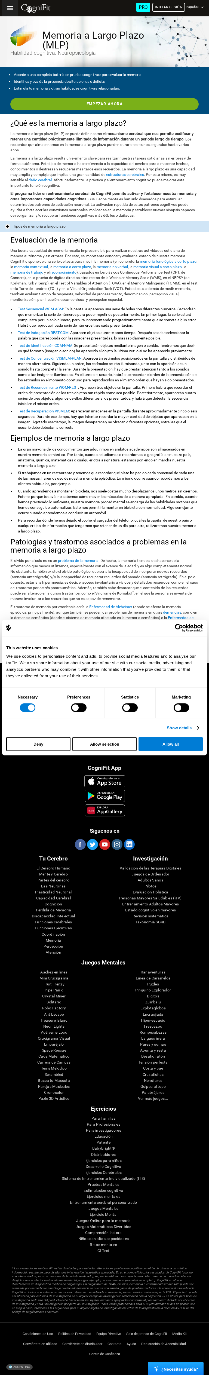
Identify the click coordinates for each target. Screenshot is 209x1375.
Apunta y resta (153, 1050)
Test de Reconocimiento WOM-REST (48, 387)
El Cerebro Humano (53, 868)
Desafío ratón (153, 1056)
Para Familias (103, 1118)
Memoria (53, 940)
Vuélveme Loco (54, 1032)
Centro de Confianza (104, 1354)
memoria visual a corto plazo (157, 267)
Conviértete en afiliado (40, 1344)
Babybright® (103, 1148)
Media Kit (179, 1334)
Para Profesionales (103, 1124)
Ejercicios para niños (103, 1160)
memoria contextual (31, 267)
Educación (103, 1136)
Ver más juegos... (153, 1098)
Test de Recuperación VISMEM (43, 411)
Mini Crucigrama (53, 978)
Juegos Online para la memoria (103, 1220)
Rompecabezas (153, 1032)
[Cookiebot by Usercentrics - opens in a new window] (179, 628)
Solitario (54, 1002)
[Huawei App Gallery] (105, 810)
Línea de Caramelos (153, 978)
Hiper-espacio (153, 1020)
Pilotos (151, 886)
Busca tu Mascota (54, 1080)
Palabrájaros (153, 1092)
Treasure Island (54, 1020)
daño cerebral (40, 180)
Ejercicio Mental (103, 1214)
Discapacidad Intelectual (53, 916)
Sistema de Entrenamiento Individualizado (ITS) (103, 1178)
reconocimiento (63, 272)
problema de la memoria (78, 560)
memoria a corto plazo (72, 267)
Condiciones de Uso (38, 1334)
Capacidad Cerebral (53, 898)
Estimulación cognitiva (103, 1190)
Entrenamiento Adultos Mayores (150, 904)
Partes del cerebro (53, 880)
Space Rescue (54, 1050)
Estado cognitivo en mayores (150, 910)
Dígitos (153, 996)
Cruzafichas (153, 1074)
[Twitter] (92, 844)
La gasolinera (153, 1038)
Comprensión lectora (103, 1232)
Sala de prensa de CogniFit (146, 1334)
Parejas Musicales (54, 1086)
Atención (53, 952)
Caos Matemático (53, 1056)
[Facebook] (80, 844)
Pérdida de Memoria (53, 910)
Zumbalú (153, 1002)
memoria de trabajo (26, 272)
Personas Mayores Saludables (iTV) (150, 898)
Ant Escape (54, 1014)
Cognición (53, 904)
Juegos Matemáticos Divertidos (103, 1226)
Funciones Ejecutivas (53, 928)
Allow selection (104, 744)
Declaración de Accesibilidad (163, 1344)
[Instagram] (116, 844)
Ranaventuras (153, 972)
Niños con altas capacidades (103, 1238)
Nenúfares (153, 1080)
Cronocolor (54, 1092)
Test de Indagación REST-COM (43, 332)
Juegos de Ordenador (150, 874)
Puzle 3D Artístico (53, 1098)
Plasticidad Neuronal (53, 892)
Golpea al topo (153, 1086)
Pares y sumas (153, 1044)
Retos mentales (103, 1244)
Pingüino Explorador (153, 990)
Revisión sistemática (151, 916)
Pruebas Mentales (103, 1184)
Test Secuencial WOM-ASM (40, 309)
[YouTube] (104, 844)
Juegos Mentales (103, 1208)
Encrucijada (153, 1014)
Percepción (53, 946)
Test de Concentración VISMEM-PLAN (50, 358)
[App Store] (105, 781)
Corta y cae (153, 1068)
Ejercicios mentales (103, 1196)
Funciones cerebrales (53, 922)
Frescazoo (153, 1026)
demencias (172, 612)
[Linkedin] (129, 844)
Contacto (114, 1344)
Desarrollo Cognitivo (103, 1166)
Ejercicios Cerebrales (103, 1172)
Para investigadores (103, 1130)
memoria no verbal (112, 267)
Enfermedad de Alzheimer (110, 607)
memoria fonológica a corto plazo (168, 261)
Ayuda (131, 1344)
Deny (38, 744)
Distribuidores (103, 1154)
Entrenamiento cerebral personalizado (103, 1202)
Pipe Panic (54, 990)
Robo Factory (54, 1008)
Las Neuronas (53, 886)
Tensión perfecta (153, 1062)
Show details (179, 727)
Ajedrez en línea (53, 972)
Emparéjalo (54, 1044)
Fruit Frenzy (54, 984)
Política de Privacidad (74, 1334)
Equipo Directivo (108, 1334)
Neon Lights (53, 1026)
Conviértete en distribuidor (82, 1344)
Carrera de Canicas (54, 1062)
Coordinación (53, 934)
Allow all (170, 744)
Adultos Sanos (150, 880)
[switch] (79, 707)
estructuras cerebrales (125, 174)
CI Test (103, 1250)
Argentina (21, 1367)
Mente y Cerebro (53, 874)
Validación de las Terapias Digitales (150, 868)
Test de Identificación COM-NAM (45, 345)
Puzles (153, 984)
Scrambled (54, 1074)
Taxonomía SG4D (151, 922)
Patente (103, 1142)
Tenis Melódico (54, 1068)
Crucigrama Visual (54, 1038)
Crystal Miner (54, 996)
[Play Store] (105, 796)
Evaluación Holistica (150, 892)
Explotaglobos (153, 1008)
